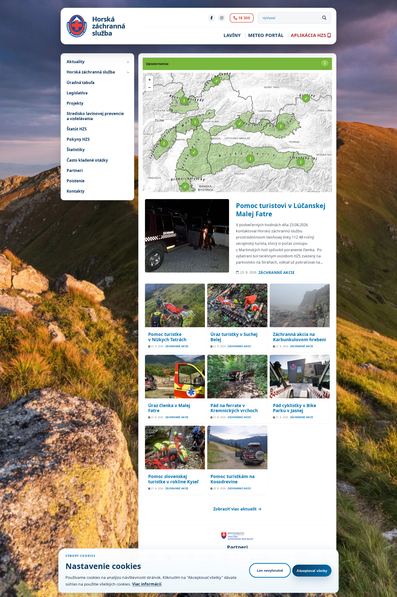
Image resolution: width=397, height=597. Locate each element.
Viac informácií (146, 584)
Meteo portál (266, 35)
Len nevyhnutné (270, 570)
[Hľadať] (324, 18)
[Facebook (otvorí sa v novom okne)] (212, 18)
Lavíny (232, 35)
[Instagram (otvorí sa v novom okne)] (222, 18)
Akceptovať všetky (312, 571)
